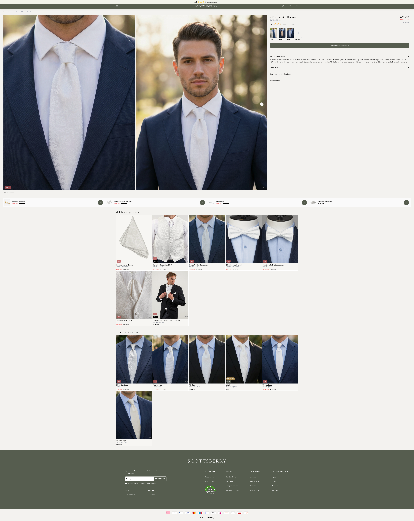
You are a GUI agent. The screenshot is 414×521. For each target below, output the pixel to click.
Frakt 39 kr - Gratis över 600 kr (207, 2)
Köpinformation (210, 481)
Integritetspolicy (151, 483)
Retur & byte (254, 481)
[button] (210, 490)
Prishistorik (406, 22)
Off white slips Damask (28, 12)
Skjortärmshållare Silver (325, 201)
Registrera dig (160, 479)
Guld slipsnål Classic (18, 201)
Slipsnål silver (220, 201)
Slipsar (10, 12)
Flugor (274, 481)
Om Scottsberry (231, 477)
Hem (4, 12)
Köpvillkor (253, 486)
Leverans (253, 477)
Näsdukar (275, 486)
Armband (275, 490)
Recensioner (275, 81)
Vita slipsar (16, 12)
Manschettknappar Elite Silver (123, 201)
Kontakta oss (209, 477)
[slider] (207, 2)
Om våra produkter (233, 490)
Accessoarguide (255, 490)
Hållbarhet (230, 481)
